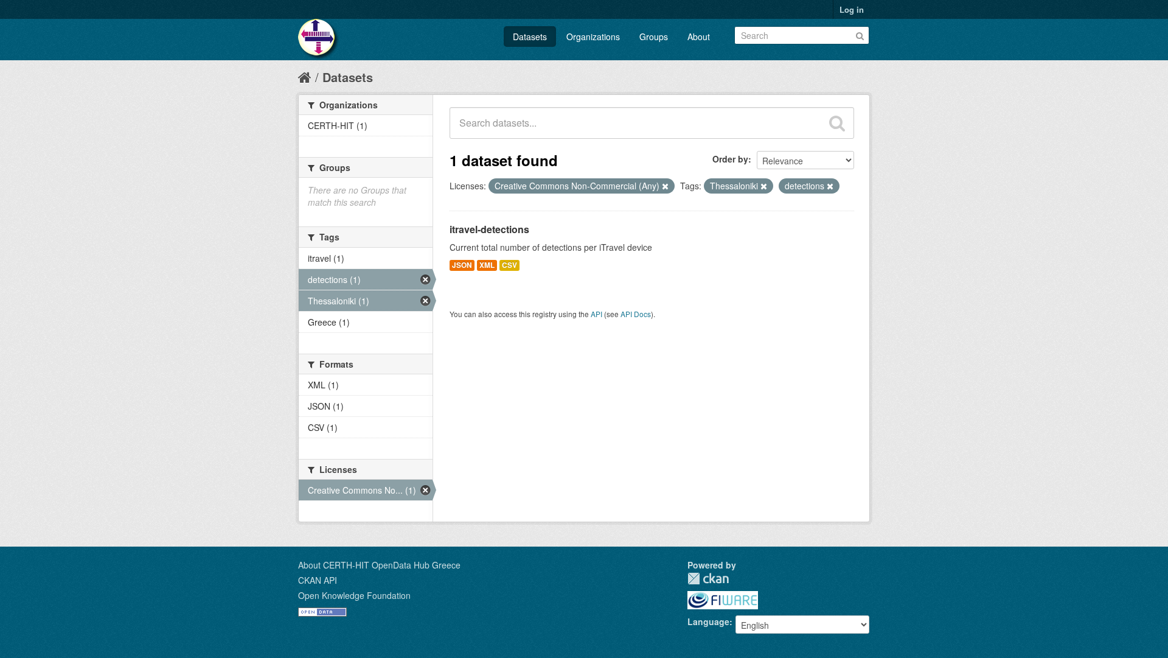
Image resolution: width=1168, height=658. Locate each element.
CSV (509, 265)
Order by (730, 159)
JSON (462, 265)
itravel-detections (489, 229)
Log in (851, 9)
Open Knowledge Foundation (354, 595)
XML (487, 265)
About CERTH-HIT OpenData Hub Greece (379, 565)
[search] (837, 123)
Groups (653, 36)
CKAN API (317, 580)
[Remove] (665, 186)
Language (708, 621)
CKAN (708, 578)
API (596, 314)
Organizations (593, 36)
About (698, 36)
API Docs (635, 314)
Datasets (530, 36)
